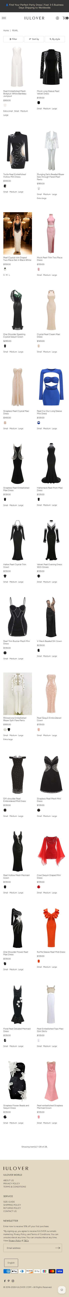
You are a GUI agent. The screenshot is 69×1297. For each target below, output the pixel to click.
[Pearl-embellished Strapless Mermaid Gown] (51, 1081)
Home (6, 30)
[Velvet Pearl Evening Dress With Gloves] (51, 540)
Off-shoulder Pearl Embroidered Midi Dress (14, 799)
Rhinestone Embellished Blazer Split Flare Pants (14, 719)
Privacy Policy (15, 1240)
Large (5, 115)
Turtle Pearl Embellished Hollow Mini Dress (14, 175)
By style (56, 39)
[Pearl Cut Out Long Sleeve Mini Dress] (51, 387)
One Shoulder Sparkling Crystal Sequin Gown (14, 335)
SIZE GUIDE (9, 1202)
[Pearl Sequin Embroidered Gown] (51, 694)
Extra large (41, 198)
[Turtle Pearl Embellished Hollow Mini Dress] (17, 150)
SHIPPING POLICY (12, 1205)
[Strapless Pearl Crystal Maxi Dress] (17, 387)
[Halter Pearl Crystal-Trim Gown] (17, 540)
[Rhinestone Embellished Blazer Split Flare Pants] (17, 694)
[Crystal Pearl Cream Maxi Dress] (51, 310)
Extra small (8, 111)
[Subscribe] (58, 1248)
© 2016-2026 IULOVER (14, 1287)
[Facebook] (5, 1281)
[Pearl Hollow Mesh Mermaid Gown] (17, 851)
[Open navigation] (4, 18)
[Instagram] (13, 1281)
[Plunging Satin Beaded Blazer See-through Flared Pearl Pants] (51, 150)
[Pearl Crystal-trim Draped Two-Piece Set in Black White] (17, 233)
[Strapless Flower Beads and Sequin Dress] (17, 1081)
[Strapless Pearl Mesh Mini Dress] (51, 774)
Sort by (35, 39)
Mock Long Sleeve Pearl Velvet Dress (48, 92)
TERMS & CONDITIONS (14, 1186)
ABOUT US (8, 1180)
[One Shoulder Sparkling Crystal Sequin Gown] (17, 310)
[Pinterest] (9, 1281)
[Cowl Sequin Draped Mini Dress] (51, 851)
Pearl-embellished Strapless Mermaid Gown (50, 1106)
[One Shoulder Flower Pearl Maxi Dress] (17, 928)
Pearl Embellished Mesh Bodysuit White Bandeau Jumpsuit (14, 93)
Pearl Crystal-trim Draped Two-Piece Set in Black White (17, 258)
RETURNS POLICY (12, 1208)
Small (16, 111)
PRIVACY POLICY (11, 1183)
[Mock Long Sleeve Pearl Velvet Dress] (51, 67)
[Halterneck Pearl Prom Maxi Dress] (51, 463)
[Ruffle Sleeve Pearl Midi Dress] (51, 928)
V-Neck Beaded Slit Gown (49, 641)
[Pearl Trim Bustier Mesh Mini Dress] (17, 617)
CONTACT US (10, 1211)
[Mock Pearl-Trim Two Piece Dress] (51, 233)
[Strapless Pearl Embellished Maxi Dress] (17, 463)
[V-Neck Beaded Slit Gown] (51, 617)
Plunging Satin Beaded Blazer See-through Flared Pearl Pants (50, 177)
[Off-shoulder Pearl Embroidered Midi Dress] (17, 774)
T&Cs (26, 1240)
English (11, 1263)
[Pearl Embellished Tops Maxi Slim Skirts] (51, 1004)
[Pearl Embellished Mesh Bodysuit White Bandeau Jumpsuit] (17, 67)
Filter (14, 39)
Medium (24, 111)
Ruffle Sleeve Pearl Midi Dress (51, 952)
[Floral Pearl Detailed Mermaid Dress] (17, 1004)
